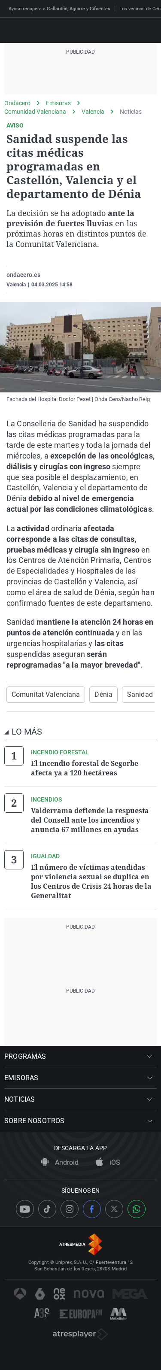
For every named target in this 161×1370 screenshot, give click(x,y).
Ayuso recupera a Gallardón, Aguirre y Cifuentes (59, 8)
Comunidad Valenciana (35, 111)
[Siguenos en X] (114, 1209)
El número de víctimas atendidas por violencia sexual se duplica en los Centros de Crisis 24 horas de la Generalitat (91, 881)
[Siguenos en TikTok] (47, 1209)
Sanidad (140, 694)
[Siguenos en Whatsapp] (137, 1209)
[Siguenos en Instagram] (70, 1209)
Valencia (93, 111)
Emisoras (58, 103)
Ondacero (17, 103)
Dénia (103, 694)
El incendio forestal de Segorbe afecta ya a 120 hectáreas (84, 768)
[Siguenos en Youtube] (25, 1209)
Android (66, 1162)
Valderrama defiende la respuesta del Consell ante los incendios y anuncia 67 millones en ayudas (90, 820)
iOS (114, 1162)
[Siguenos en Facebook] (92, 1209)
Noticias (131, 111)
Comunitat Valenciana (46, 694)
